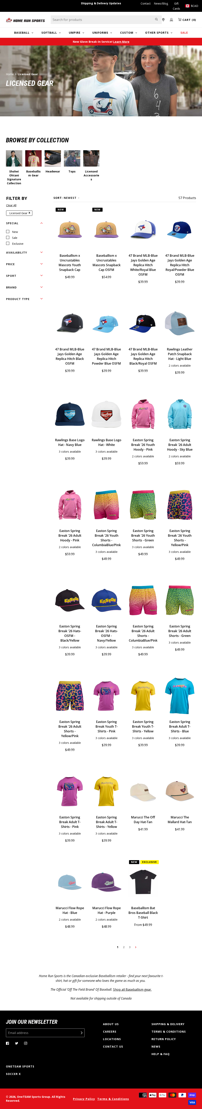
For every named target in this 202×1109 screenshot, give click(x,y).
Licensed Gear (18, 213)
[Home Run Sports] (25, 19)
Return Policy (164, 1039)
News (156, 1046)
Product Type (18, 299)
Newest (70, 198)
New (15, 232)
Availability (16, 252)
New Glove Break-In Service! (101, 42)
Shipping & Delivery (168, 1024)
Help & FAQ (161, 1054)
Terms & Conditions (169, 1031)
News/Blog (161, 3)
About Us (111, 1024)
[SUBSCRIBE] (79, 1032)
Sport (11, 276)
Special (12, 223)
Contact (146, 3)
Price (10, 264)
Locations (112, 1039)
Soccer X (13, 1074)
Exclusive (17, 244)
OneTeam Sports (20, 1066)
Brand (11, 287)
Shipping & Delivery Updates (101, 3)
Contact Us (113, 1046)
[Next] (136, 947)
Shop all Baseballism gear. (132, 989)
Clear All (11, 205)
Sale (14, 238)
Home (10, 74)
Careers (109, 1031)
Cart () (188, 20)
